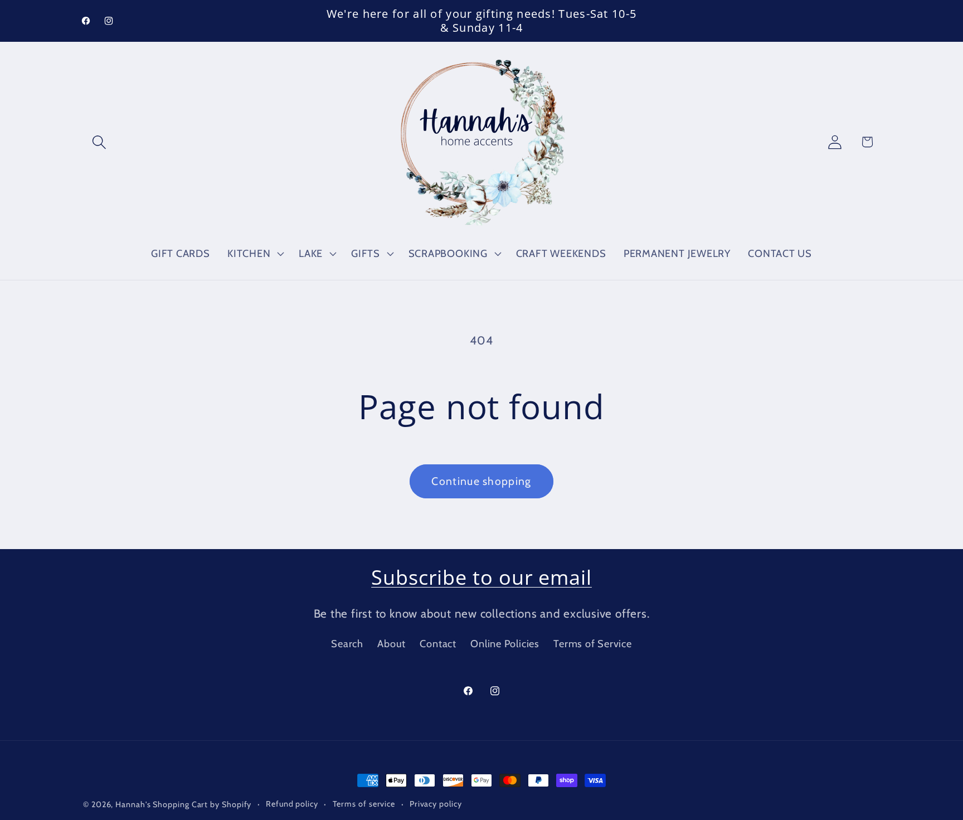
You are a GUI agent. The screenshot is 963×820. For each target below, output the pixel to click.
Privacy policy (436, 804)
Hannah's (134, 804)
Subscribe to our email (481, 577)
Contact (438, 643)
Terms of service (364, 804)
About (391, 643)
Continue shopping (481, 481)
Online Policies (504, 643)
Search (347, 643)
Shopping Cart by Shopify (202, 804)
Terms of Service (592, 643)
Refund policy (292, 804)
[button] (99, 142)
